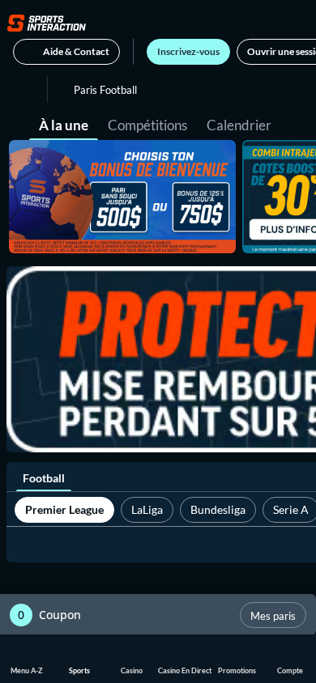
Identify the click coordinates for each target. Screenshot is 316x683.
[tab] (63, 124)
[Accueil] (46, 22)
